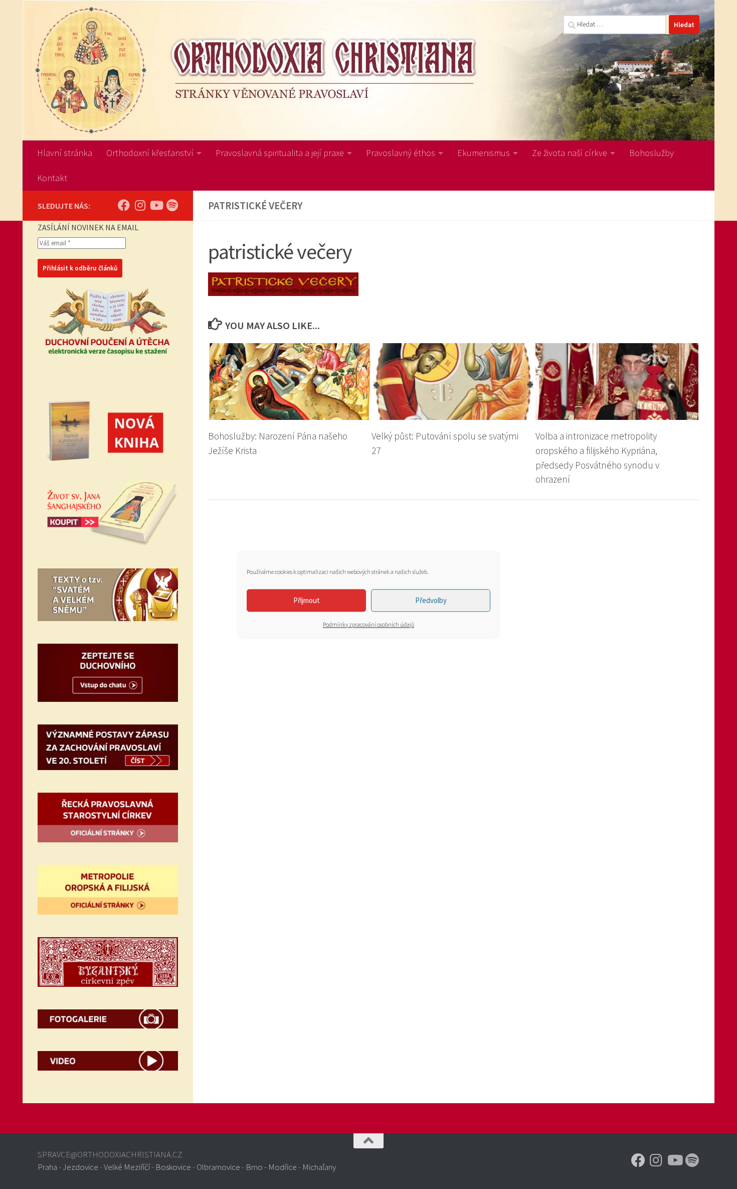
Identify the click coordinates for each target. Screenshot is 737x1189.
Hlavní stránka (64, 153)
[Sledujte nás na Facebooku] (124, 205)
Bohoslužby (651, 153)
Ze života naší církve (569, 153)
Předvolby (431, 600)
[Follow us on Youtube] (156, 205)
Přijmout (306, 600)
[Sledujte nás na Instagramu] (140, 205)
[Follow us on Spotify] (172, 205)
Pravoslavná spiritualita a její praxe (280, 153)
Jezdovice (80, 1166)
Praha (47, 1166)
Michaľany (319, 1166)
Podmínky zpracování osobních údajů (368, 624)
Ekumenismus (483, 153)
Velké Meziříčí (127, 1166)
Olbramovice (218, 1166)
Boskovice (173, 1166)
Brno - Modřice (271, 1166)
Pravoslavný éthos (400, 153)
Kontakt (52, 178)
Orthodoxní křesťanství (150, 153)
